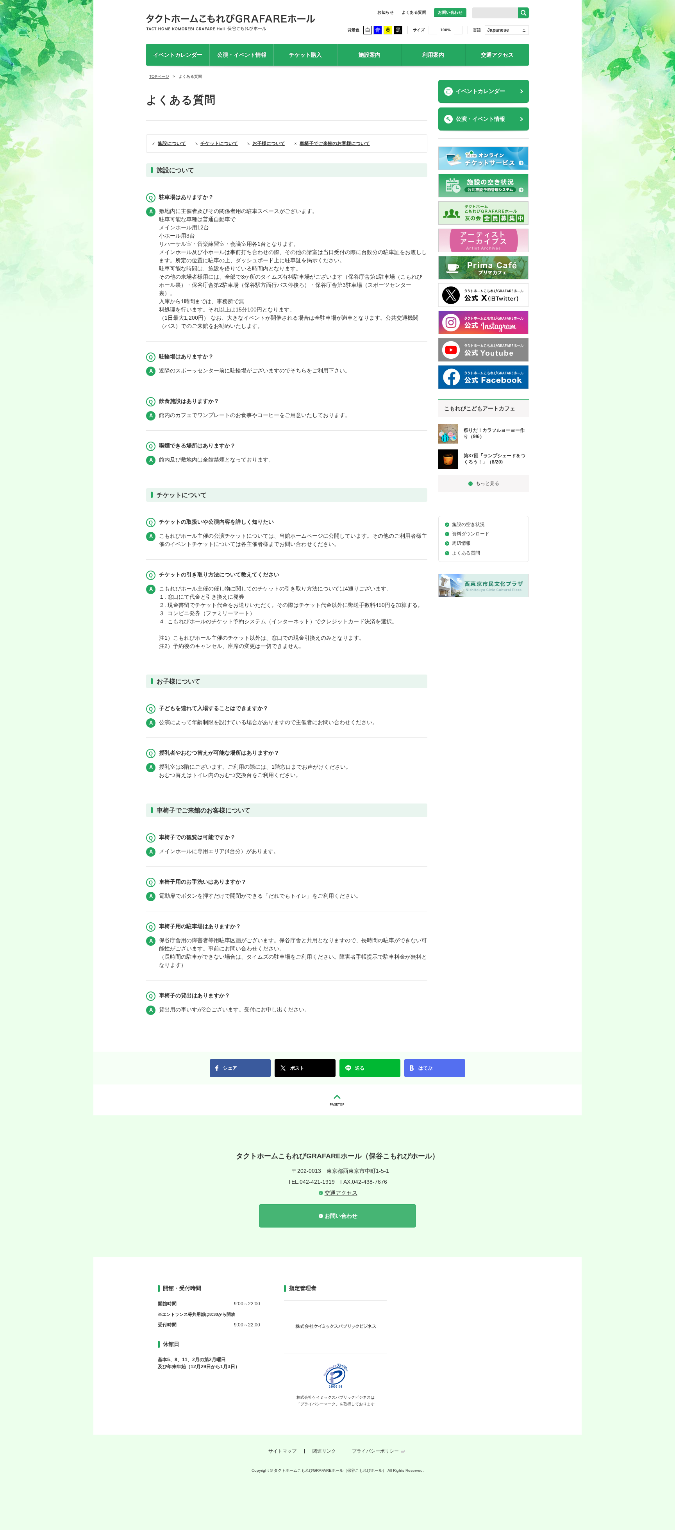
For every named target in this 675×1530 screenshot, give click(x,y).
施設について (172, 143)
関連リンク (324, 1451)
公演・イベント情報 (241, 55)
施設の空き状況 (468, 524)
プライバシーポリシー (375, 1451)
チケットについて (219, 143)
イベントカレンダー (177, 55)
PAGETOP (337, 1099)
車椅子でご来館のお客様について (335, 143)
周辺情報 (461, 543)
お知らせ (385, 12)
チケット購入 (305, 55)
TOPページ (159, 76)
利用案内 (433, 55)
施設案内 (369, 55)
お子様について (268, 143)
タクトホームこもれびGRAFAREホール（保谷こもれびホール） (230, 22)
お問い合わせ (450, 12)
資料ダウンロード (470, 534)
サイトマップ (282, 1451)
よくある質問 (414, 12)
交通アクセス (497, 55)
